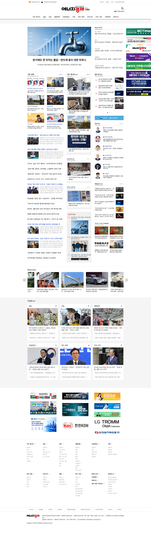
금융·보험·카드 (46, 452)
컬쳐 (76, 468)
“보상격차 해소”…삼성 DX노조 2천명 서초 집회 (43, 135)
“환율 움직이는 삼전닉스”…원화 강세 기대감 (109, 67)
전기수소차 (29, 452)
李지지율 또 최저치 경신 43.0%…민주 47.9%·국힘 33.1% (54, 127)
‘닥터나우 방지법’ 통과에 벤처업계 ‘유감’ (41, 203)
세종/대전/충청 (78, 489)
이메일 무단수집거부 (85, 509)
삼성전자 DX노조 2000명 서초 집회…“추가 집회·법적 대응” (79, 255)
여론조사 (29, 480)
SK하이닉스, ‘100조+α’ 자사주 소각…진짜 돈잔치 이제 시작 (43, 337)
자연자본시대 (35, 2)
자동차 (60, 452)
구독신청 (101, 2)
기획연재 (107, 17)
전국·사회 (99, 17)
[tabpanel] (109, 93)
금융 (44, 17)
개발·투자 (94, 454)
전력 (28, 459)
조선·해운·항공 (63, 454)
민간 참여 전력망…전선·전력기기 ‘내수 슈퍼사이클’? (45, 238)
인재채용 (41, 509)
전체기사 (116, 17)
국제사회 (110, 452)
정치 (28, 482)
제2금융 (44, 454)
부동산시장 (94, 452)
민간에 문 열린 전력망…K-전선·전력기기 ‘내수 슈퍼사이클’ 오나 (75, 333)
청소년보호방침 (111, 482)
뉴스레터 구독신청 (112, 493)
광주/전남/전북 (78, 491)
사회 (76, 480)
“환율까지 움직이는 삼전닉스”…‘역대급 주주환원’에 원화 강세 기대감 (43, 333)
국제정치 (110, 450)
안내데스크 (111, 474)
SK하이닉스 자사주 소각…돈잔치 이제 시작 (42, 179)
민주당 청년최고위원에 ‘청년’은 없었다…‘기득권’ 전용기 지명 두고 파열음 (75, 377)
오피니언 (90, 17)
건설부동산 (66, 17)
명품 (76, 456)
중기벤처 (77, 461)
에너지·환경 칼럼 (108, 128)
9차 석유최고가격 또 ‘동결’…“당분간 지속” (108, 58)
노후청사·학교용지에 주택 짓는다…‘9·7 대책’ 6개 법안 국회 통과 (43, 377)
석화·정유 (61, 459)
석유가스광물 (30, 456)
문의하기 (110, 491)
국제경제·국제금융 (112, 454)
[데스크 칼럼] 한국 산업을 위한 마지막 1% (113, 167)
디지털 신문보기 (120, 11)
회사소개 (31, 509)
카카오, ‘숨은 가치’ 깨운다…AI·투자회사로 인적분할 (44, 163)
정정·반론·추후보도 (97, 483)
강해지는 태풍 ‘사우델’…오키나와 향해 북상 (108, 50)
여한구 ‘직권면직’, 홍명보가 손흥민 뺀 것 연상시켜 (113, 158)
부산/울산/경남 (78, 493)
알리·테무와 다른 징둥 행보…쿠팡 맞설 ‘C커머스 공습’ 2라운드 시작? (108, 333)
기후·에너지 (36, 17)
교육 (76, 482)
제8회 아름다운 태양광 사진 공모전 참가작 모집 (43, 214)
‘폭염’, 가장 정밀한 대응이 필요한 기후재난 (113, 130)
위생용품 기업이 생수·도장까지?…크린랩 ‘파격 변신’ (45, 198)
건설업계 (94, 456)
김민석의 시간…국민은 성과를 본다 (113, 149)
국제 (73, 17)
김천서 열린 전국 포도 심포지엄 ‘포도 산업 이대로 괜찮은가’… (108, 377)
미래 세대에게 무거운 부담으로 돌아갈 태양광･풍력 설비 (113, 140)
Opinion (97, 123)
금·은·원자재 (46, 456)
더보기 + (61, 74)
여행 (76, 459)
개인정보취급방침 (112, 477)
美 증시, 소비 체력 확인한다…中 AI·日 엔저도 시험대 (55, 109)
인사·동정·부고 (63, 484)
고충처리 (110, 484)
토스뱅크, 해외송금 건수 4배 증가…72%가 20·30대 (44, 219)
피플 (60, 474)
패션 (76, 454)
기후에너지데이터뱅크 (50, 2)
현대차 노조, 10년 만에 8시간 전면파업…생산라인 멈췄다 (75, 337)
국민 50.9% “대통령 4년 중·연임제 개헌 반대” (35, 91)
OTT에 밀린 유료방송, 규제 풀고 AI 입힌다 (41, 258)
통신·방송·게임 (63, 461)
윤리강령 (59, 509)
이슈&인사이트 (108, 155)
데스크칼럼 (45, 484)
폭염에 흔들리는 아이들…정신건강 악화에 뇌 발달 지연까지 (35, 127)
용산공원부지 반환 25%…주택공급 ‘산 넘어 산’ (35, 109)
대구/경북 (77, 495)
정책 (28, 450)
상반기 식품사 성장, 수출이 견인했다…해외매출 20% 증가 (108, 337)
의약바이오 (78, 463)
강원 (76, 486)
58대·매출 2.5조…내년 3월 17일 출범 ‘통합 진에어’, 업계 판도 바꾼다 (81, 231)
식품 (76, 450)
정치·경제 (81, 17)
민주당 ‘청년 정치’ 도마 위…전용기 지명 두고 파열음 (45, 184)
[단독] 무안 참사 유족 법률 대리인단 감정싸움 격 (43, 224)
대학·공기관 (78, 470)
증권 (44, 450)
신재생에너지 (30, 454)
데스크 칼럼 (107, 164)
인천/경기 (77, 484)
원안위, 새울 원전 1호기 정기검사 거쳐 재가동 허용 (44, 209)
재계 (60, 463)
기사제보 (107, 2)
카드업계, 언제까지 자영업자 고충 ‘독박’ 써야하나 (113, 176)
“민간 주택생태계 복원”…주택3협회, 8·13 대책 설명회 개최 (43, 372)
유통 (76, 452)
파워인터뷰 (61, 480)
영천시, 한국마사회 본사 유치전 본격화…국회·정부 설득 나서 (108, 372)
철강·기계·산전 (63, 456)
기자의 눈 (107, 173)
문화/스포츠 (95, 474)
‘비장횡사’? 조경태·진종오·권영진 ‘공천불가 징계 (44, 253)
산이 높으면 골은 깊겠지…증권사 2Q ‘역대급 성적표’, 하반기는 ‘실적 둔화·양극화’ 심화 (55, 91)
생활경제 (57, 17)
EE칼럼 (44, 480)
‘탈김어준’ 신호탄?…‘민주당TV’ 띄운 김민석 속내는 (44, 174)
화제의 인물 (62, 482)
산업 (50, 17)
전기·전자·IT (62, 450)
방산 (60, 465)
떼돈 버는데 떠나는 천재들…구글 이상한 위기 (109, 33)
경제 (28, 484)
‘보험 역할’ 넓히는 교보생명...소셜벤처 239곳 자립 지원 (45, 169)
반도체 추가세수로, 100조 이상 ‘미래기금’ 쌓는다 (75, 372)
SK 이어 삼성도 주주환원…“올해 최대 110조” (109, 41)
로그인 (112, 2)
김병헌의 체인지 (108, 146)
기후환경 (29, 461)
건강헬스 (77, 465)
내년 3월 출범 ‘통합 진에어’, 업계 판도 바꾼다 (42, 149)
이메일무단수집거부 (112, 480)
